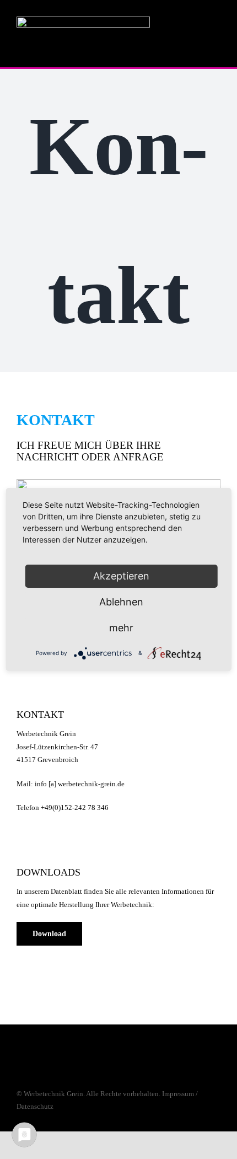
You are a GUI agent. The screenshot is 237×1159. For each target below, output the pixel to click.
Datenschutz (35, 1106)
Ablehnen (121, 602)
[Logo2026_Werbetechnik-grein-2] (83, 20)
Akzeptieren (121, 576)
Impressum (178, 1094)
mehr (121, 628)
